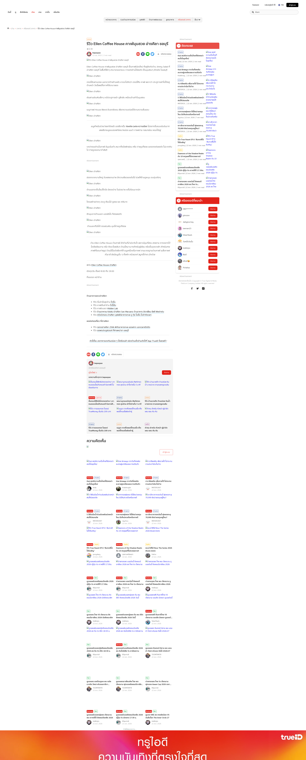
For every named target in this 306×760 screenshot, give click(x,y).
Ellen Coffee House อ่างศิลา (103, 265)
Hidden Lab (112, 308)
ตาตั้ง (47, 12)
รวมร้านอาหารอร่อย (128, 19)
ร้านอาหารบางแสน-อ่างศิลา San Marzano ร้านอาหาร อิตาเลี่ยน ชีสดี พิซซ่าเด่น (130, 311)
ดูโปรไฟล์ (92, 372)
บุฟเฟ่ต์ (142, 19)
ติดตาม (166, 372)
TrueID (15, 5)
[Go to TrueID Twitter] (197, 289)
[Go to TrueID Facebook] (192, 289)
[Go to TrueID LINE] (203, 289)
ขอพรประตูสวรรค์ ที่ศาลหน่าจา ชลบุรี (113, 330)
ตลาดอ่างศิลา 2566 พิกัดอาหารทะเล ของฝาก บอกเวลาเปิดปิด (123, 327)
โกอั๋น (113, 302)
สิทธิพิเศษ (24, 12)
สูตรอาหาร (170, 19)
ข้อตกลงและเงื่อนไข (185, 281)
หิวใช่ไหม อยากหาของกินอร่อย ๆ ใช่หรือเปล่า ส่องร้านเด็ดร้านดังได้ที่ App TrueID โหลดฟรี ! (128, 340)
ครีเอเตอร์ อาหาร (184, 19)
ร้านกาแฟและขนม (155, 19)
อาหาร (19, 28)
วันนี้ (9, 12)
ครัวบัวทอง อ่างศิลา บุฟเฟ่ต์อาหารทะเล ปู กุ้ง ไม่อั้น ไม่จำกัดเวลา (124, 314)
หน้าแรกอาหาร (111, 19)
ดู (15, 12)
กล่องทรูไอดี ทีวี (270, 5)
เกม (39, 12)
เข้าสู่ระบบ (292, 5)
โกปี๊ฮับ (113, 305)
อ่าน (33, 12)
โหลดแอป (255, 5)
